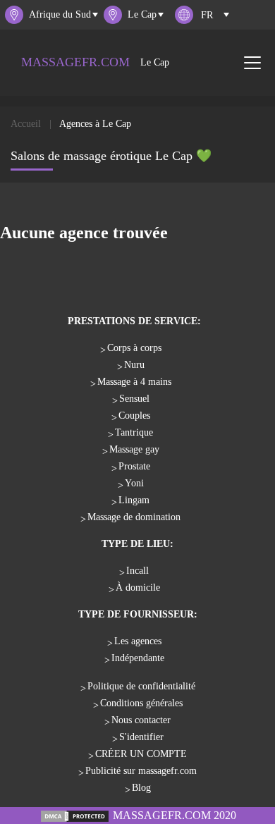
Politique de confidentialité (141, 686)
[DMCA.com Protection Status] (74, 815)
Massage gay (134, 449)
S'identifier (141, 737)
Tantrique (134, 432)
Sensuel (134, 398)
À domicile (138, 587)
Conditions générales (141, 703)
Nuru (134, 364)
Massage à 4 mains (134, 381)
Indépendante (137, 658)
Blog (141, 787)
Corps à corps (134, 348)
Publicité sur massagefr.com (141, 770)
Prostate (134, 466)
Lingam (133, 500)
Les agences (137, 641)
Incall (137, 570)
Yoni (134, 483)
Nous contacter (141, 720)
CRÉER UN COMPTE (141, 754)
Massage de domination (134, 517)
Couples (134, 415)
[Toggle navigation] (252, 63)
